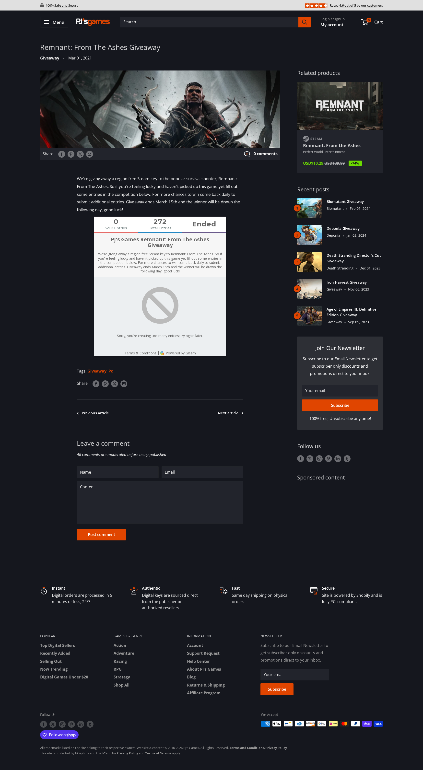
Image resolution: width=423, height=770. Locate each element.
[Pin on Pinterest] (71, 154)
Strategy (122, 677)
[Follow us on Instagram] (319, 458)
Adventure (124, 653)
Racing (120, 661)
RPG (118, 669)
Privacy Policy (276, 748)
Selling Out (51, 661)
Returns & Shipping (206, 685)
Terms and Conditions (246, 748)
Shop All (121, 685)
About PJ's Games (204, 669)
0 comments (266, 153)
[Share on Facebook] (61, 154)
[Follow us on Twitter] (309, 458)
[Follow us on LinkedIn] (337, 458)
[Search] (304, 22)
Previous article (95, 412)
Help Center (198, 661)
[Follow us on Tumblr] (347, 458)
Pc (110, 371)
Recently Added (55, 653)
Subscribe (340, 405)
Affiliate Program (204, 693)
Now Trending (54, 669)
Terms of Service (158, 753)
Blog (191, 677)
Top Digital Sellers (57, 645)
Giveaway (49, 58)
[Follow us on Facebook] (300, 458)
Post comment (101, 534)
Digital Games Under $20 (64, 677)
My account (331, 24)
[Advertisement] (340, 524)
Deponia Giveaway (343, 228)
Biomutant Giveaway (345, 201)
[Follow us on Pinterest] (328, 458)
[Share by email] (89, 154)
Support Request (203, 653)
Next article (228, 412)
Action (120, 645)
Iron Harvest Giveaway (347, 282)
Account (195, 645)
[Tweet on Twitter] (80, 154)
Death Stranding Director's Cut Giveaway (354, 258)
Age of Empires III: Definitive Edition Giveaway (351, 312)
